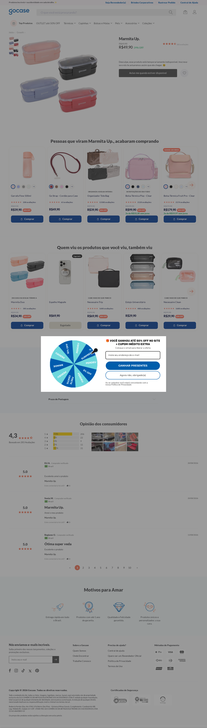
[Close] (162, 340)
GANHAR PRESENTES (132, 365)
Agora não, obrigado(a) (133, 375)
